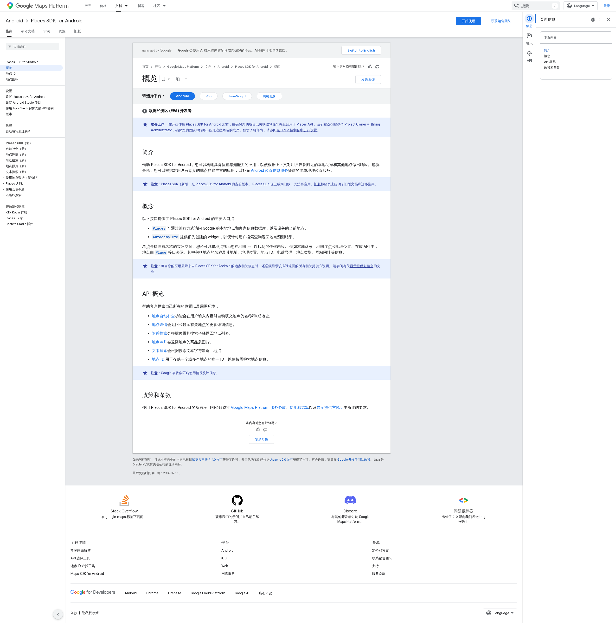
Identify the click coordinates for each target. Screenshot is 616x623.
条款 (74, 613)
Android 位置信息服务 (269, 170)
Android (14, 21)
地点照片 (159, 342)
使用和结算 (299, 407)
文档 (118, 6)
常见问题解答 (81, 550)
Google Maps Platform (183, 66)
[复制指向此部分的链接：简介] (158, 153)
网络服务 (269, 96)
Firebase (174, 593)
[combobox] (536, 5)
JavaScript (237, 96)
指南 (9, 31)
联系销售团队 (501, 21)
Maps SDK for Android (87, 574)
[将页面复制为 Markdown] (178, 79)
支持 (375, 566)
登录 (606, 6)
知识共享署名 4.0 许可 (207, 459)
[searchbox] (32, 46)
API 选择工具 (80, 558)
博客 (141, 6)
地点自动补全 (163, 316)
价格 (103, 6)
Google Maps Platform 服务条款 (258, 407)
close (608, 19)
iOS (209, 96)
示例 (46, 31)
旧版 (77, 31)
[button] (31, 178)
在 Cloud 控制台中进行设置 (296, 130)
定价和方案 (380, 550)
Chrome (152, 593)
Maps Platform (51, 6)
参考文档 (28, 31)
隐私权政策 (90, 613)
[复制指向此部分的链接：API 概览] (168, 294)
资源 (62, 31)
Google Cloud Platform (208, 593)
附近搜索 (159, 333)
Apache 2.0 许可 (281, 459)
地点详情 (159, 324)
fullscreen (600, 19)
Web (224, 566)
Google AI (242, 593)
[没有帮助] (377, 66)
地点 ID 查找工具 (83, 566)
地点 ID (158, 359)
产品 (87, 6)
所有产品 (265, 593)
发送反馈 (368, 79)
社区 (156, 6)
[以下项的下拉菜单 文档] (128, 6)
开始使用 (468, 21)
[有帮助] (370, 66)
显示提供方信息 (361, 266)
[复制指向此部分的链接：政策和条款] (176, 395)
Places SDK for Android (57, 21)
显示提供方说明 (330, 407)
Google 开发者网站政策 (353, 459)
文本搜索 (159, 350)
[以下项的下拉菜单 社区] (166, 6)
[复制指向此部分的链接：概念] (158, 207)
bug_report (593, 19)
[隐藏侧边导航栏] (58, 614)
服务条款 (378, 574)
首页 (145, 66)
